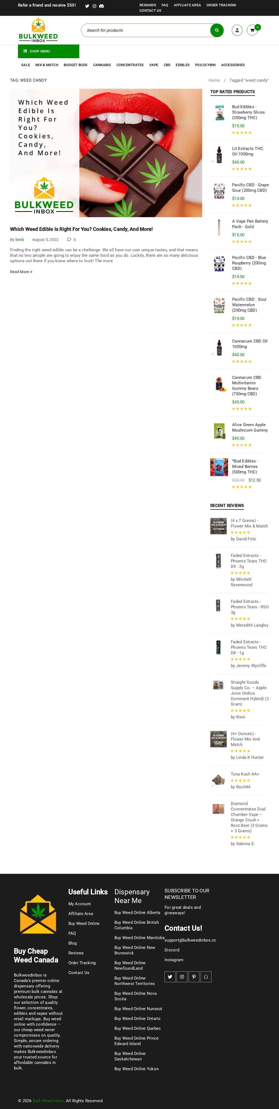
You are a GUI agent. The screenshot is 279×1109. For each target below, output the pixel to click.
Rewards (148, 5)
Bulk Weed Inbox (48, 1100)
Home (214, 80)
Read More (19, 272)
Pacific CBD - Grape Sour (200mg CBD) (250, 187)
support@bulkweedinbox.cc (190, 940)
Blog (72, 943)
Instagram (174, 959)
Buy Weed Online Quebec (137, 1028)
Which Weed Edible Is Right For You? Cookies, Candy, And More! (81, 229)
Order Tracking (221, 5)
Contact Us (151, 10)
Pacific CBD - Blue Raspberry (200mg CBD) (249, 263)
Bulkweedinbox (42, 1051)
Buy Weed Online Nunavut (138, 1008)
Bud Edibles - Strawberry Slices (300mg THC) (248, 112)
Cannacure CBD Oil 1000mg (250, 344)
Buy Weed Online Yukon (136, 1068)
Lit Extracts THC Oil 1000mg (247, 151)
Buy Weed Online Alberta (137, 912)
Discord (172, 950)
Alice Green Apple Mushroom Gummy (250, 427)
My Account (79, 903)
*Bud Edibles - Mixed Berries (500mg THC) (245, 466)
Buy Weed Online (84, 923)
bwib (20, 239)
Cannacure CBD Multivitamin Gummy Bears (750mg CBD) (246, 385)
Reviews (76, 953)
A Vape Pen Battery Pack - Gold (250, 224)
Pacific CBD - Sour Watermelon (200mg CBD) (249, 305)
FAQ (165, 5)
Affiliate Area (187, 5)
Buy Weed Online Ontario (137, 1018)
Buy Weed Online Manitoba (139, 937)
